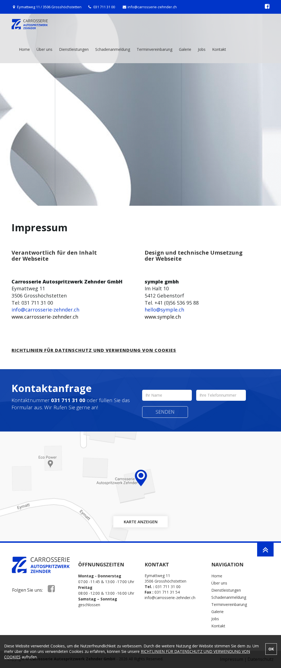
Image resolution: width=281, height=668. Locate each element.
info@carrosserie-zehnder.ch (152, 6)
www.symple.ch (163, 316)
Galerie (185, 49)
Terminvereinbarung (154, 49)
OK (271, 649)
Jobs (202, 49)
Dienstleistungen (74, 49)
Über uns (44, 49)
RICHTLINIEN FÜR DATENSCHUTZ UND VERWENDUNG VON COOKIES (94, 350)
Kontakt (219, 49)
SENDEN (165, 411)
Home (24, 49)
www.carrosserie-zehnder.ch (45, 316)
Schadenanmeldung (112, 49)
